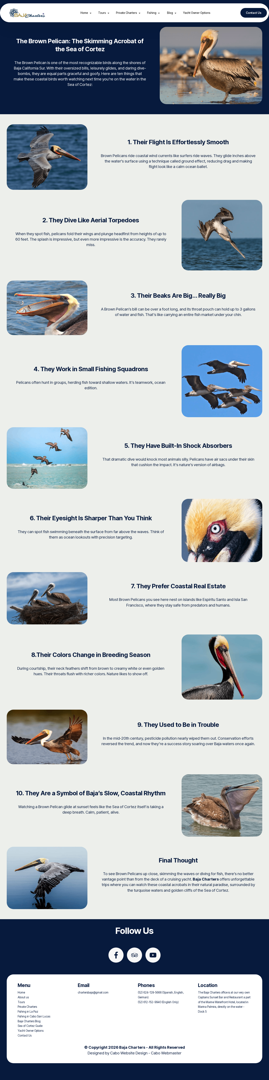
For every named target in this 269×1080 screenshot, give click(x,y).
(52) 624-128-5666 (150, 992)
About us (23, 997)
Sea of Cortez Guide (30, 1026)
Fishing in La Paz (28, 1011)
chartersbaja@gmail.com (93, 992)
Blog (169, 12)
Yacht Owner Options (196, 12)
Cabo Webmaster (166, 1053)
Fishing (151, 12)
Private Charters (126, 12)
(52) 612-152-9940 (149, 1002)
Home (84, 12)
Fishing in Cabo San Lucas (34, 1016)
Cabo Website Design (129, 1053)
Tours (102, 12)
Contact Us (253, 12)
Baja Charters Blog (29, 1021)
